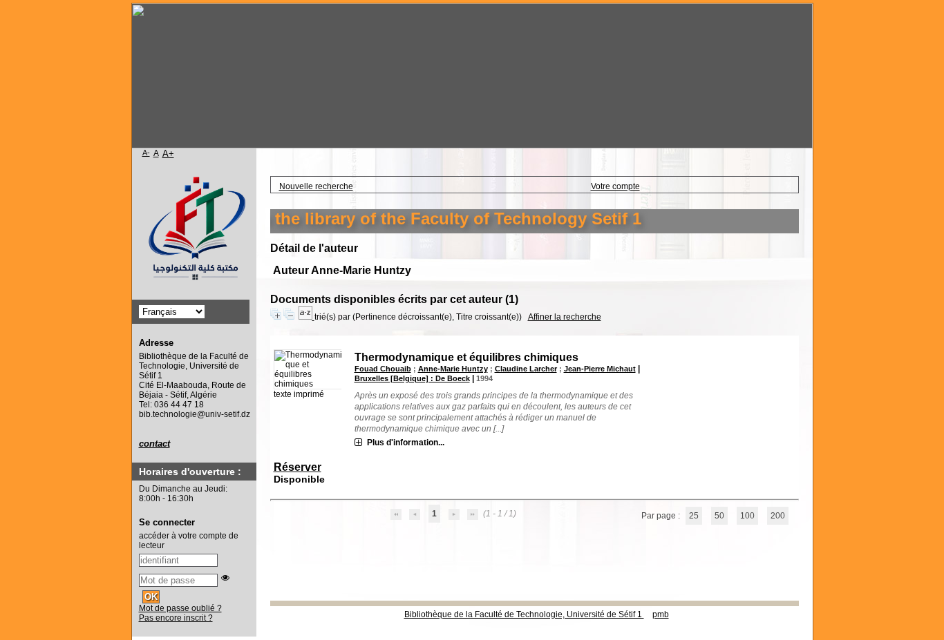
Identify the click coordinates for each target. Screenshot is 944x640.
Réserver (297, 467)
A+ (168, 153)
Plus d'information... (405, 442)
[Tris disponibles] (306, 317)
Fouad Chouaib (383, 369)
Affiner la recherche (564, 317)
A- (146, 152)
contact (154, 443)
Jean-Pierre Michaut (600, 369)
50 (719, 516)
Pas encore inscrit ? (176, 618)
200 (778, 516)
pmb (660, 614)
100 (747, 516)
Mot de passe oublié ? (180, 608)
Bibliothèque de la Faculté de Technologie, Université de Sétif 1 (524, 614)
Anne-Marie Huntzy (453, 369)
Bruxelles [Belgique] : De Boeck (412, 378)
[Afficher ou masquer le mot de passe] (225, 578)
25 (694, 516)
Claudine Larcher (526, 369)
